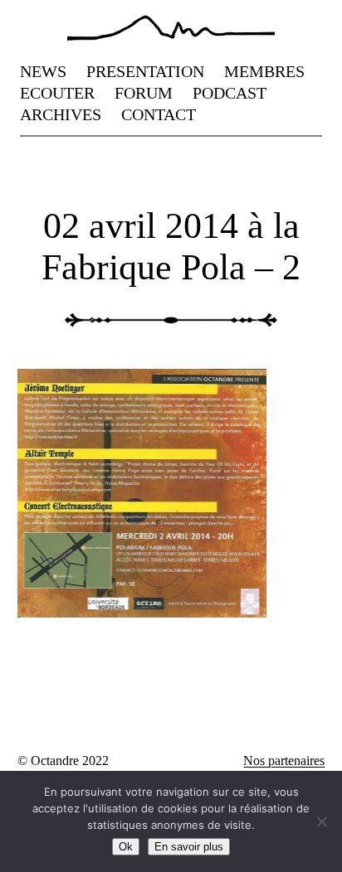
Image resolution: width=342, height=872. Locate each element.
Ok (126, 847)
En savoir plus (188, 847)
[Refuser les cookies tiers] (321, 821)
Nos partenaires (284, 760)
